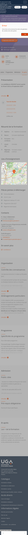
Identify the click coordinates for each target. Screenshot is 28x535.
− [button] (3, 167)
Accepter (17, 7)
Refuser (24, 7)
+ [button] (3, 164)
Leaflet (12, 183)
